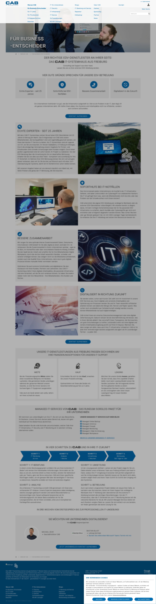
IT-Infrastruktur (55, 12)
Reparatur (78, 12)
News (96, 18)
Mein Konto (146, 9)
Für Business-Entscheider (37, 8)
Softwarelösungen (56, 18)
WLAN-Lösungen (55, 21)
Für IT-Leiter (32, 12)
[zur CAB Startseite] (12, 3)
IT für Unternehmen (56, 5)
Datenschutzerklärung (119, 595)
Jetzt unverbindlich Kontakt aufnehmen (78, 547)
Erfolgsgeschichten (34, 18)
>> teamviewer (145, 1)
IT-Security (53, 8)
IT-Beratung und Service (83, 8)
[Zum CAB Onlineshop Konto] (148, 5)
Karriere (96, 8)
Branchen (31, 21)
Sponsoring (97, 12)
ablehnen (99, 599)
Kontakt (121, 5)
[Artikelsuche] (149, 13)
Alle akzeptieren (144, 599)
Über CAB (97, 5)
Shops (77, 5)
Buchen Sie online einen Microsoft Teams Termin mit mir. (110, 535)
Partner (96, 15)
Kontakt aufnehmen (78, 116)
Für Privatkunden (33, 15)
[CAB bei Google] (147, 571)
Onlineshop (78, 15)
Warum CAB (32, 5)
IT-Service (53, 15)
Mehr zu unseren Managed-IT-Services (97, 438)
